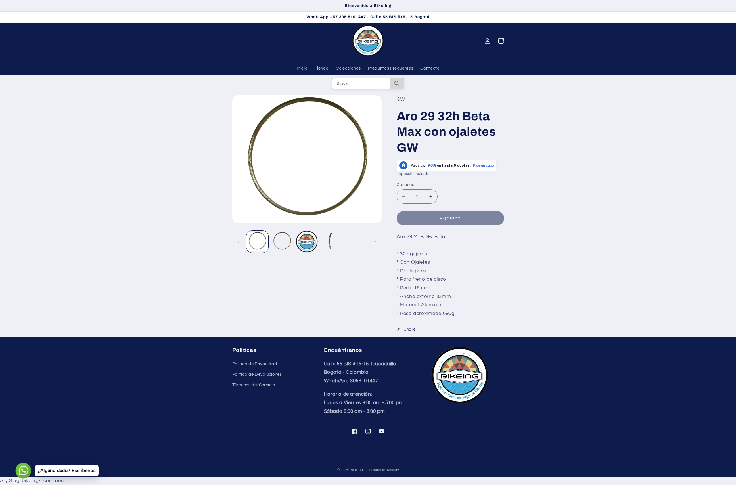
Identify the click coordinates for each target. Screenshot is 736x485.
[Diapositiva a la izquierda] (238, 241)
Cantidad (405, 185)
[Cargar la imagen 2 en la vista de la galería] (282, 242)
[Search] (397, 83)
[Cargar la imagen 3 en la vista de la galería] (307, 242)
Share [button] (410, 329)
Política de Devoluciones (257, 374)
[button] (500, 40)
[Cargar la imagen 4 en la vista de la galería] (332, 242)
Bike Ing (356, 469)
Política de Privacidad (254, 364)
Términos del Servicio (253, 385)
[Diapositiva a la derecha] (375, 241)
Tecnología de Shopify (381, 469)
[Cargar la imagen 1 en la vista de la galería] (257, 242)
